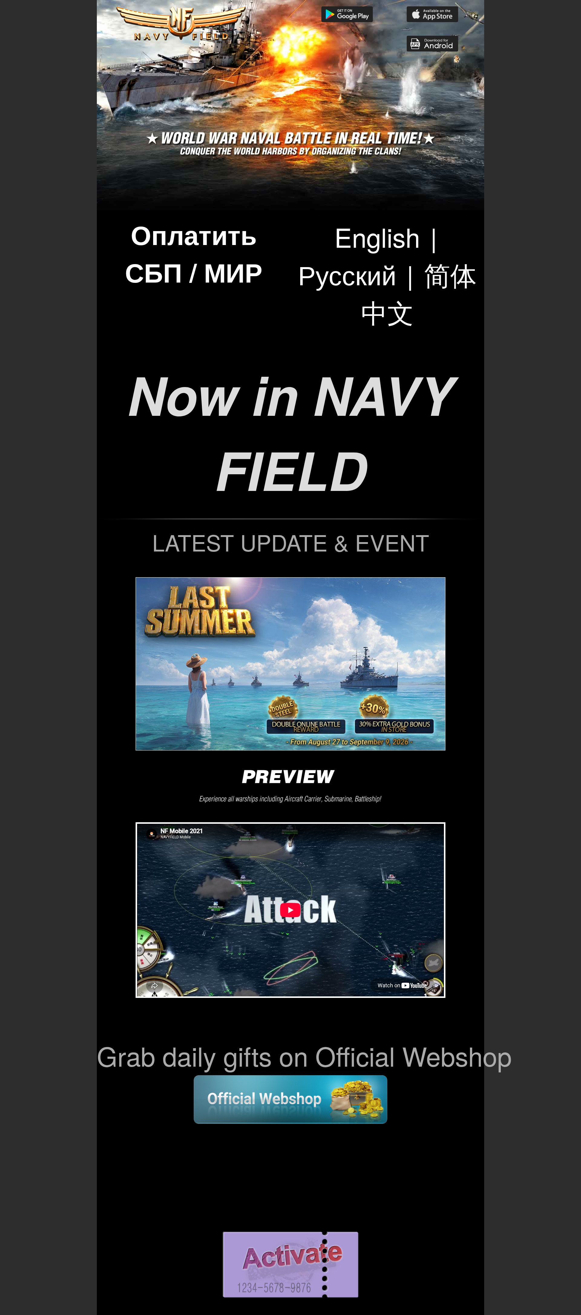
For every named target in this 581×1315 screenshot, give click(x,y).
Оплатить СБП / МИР (193, 253)
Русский (347, 274)
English (377, 236)
